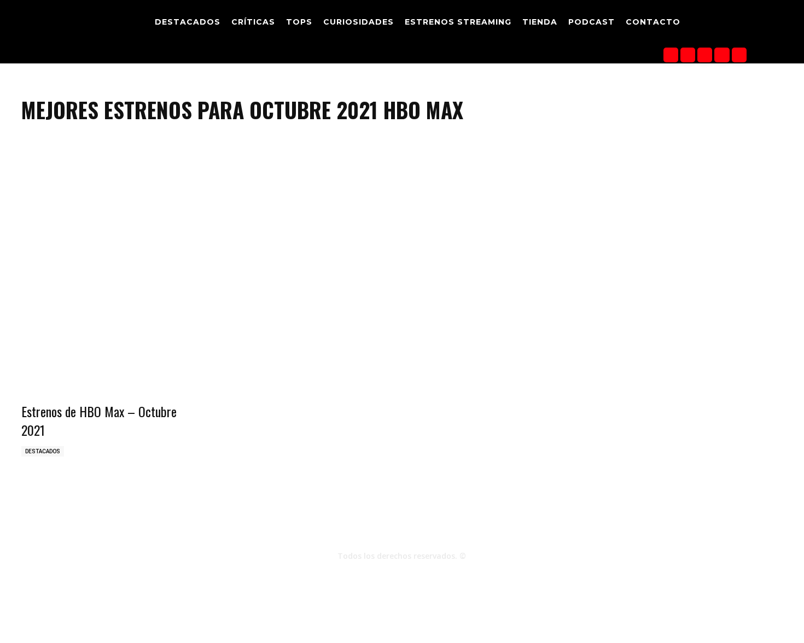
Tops (532, 633)
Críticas (502, 633)
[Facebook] (670, 55)
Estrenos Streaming (663, 633)
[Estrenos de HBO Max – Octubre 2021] (108, 352)
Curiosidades (570, 633)
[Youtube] (739, 55)
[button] (765, 23)
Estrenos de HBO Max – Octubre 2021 (99, 420)
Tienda (611, 633)
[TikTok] (704, 55)
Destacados (42, 451)
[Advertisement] (402, 225)
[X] (721, 55)
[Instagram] (687, 55)
